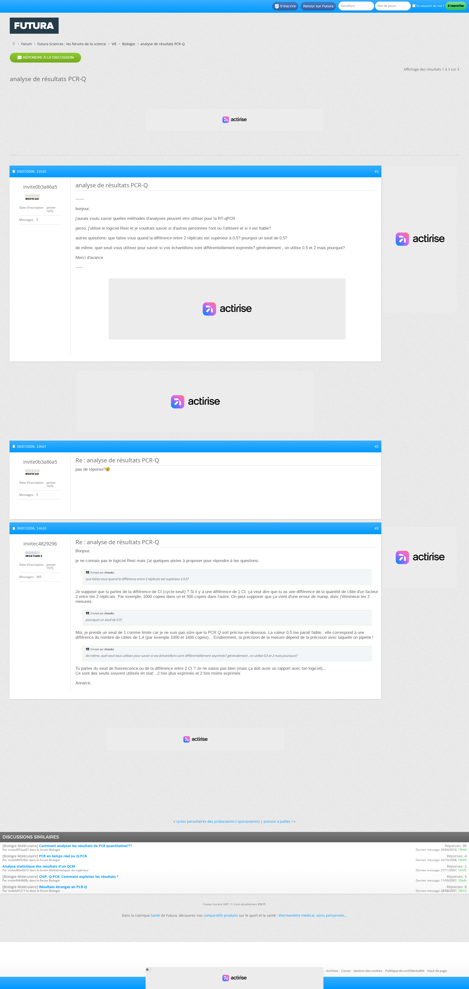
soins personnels (330, 915)
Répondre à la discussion (45, 57)
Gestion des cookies (367, 970)
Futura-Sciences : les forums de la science (71, 44)
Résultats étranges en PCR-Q (63, 886)
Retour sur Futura (318, 6)
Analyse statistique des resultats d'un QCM (38, 866)
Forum (26, 44)
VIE (114, 44)
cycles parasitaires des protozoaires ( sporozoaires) (218, 821)
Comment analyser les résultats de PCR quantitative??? (85, 845)
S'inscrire (285, 6)
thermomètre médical (296, 915)
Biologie (128, 44)
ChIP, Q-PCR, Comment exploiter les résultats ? (78, 876)
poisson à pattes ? (278, 821)
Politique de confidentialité (404, 970)
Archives (332, 970)
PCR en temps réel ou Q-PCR (63, 856)
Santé (155, 915)
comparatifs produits (220, 915)
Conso (346, 970)
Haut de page (437, 970)
